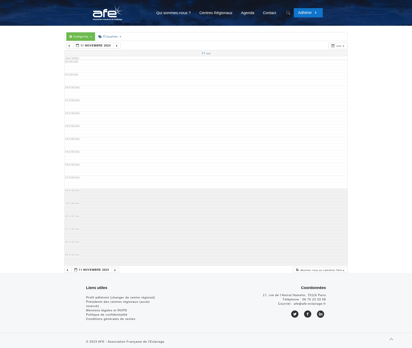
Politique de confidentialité (106, 314)
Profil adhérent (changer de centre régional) (120, 297)
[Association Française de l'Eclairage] (107, 10)
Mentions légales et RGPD (106, 310)
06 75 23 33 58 (314, 299)
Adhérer (305, 13)
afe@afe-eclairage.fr (310, 303)
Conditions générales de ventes (110, 319)
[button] (320, 270)
